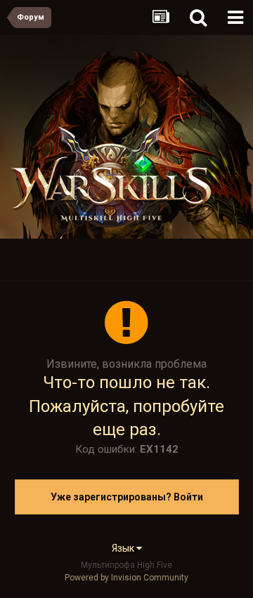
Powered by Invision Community (126, 578)
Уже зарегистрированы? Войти (127, 497)
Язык (124, 548)
